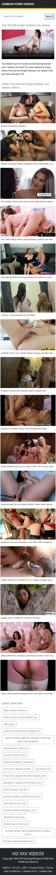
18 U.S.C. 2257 (19, 867)
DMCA (6, 867)
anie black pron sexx (15, 803)
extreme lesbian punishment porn (22, 796)
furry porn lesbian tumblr (17, 768)
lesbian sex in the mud (16, 824)
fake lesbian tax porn (15, 710)
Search (49, 16)
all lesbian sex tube (14, 817)
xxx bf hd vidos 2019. (15, 755)
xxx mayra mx (43, 768)
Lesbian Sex (45, 871)
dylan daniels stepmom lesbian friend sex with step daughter (28, 739)
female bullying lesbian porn (19, 841)
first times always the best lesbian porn (25, 775)
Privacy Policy (36, 867)
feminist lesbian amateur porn (20, 810)
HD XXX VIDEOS (28, 853)
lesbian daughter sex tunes (18, 762)
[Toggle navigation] (50, 4)
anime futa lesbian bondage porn (22, 731)
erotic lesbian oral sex (15, 789)
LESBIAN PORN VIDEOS (18, 4)
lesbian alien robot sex (16, 748)
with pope (9, 724)
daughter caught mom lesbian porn (23, 782)
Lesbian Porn (30, 871)
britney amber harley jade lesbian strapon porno (28, 832)
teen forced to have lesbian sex (20, 717)
